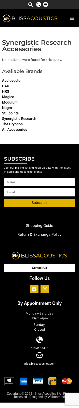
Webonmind (56, 397)
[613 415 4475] (39, 339)
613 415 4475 (39, 348)
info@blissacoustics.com (39, 363)
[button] (30, 4)
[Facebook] (34, 289)
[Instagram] (45, 289)
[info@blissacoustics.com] (39, 355)
